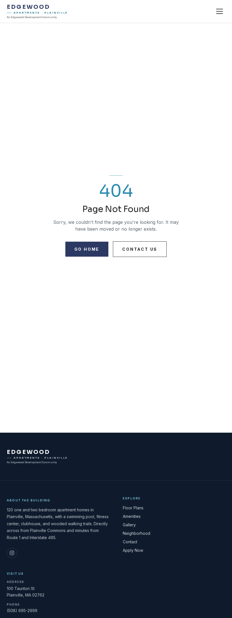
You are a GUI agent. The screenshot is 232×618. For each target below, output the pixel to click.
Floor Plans (133, 507)
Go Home (87, 249)
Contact (130, 541)
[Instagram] (12, 553)
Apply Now (133, 550)
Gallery (129, 524)
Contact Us (139, 249)
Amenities (132, 516)
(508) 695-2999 (22, 610)
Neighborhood (136, 533)
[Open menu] (219, 11)
